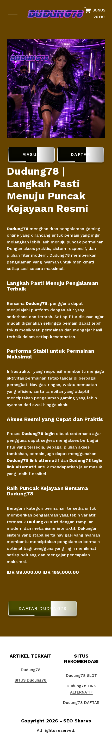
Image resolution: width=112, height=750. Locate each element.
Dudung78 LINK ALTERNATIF (81, 689)
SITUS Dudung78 (31, 680)
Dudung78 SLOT (81, 675)
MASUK (31, 154)
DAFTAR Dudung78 (43, 608)
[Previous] (14, 88)
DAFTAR (81, 154)
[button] (56, 609)
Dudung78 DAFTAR (81, 702)
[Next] (97, 88)
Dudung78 (18, 228)
